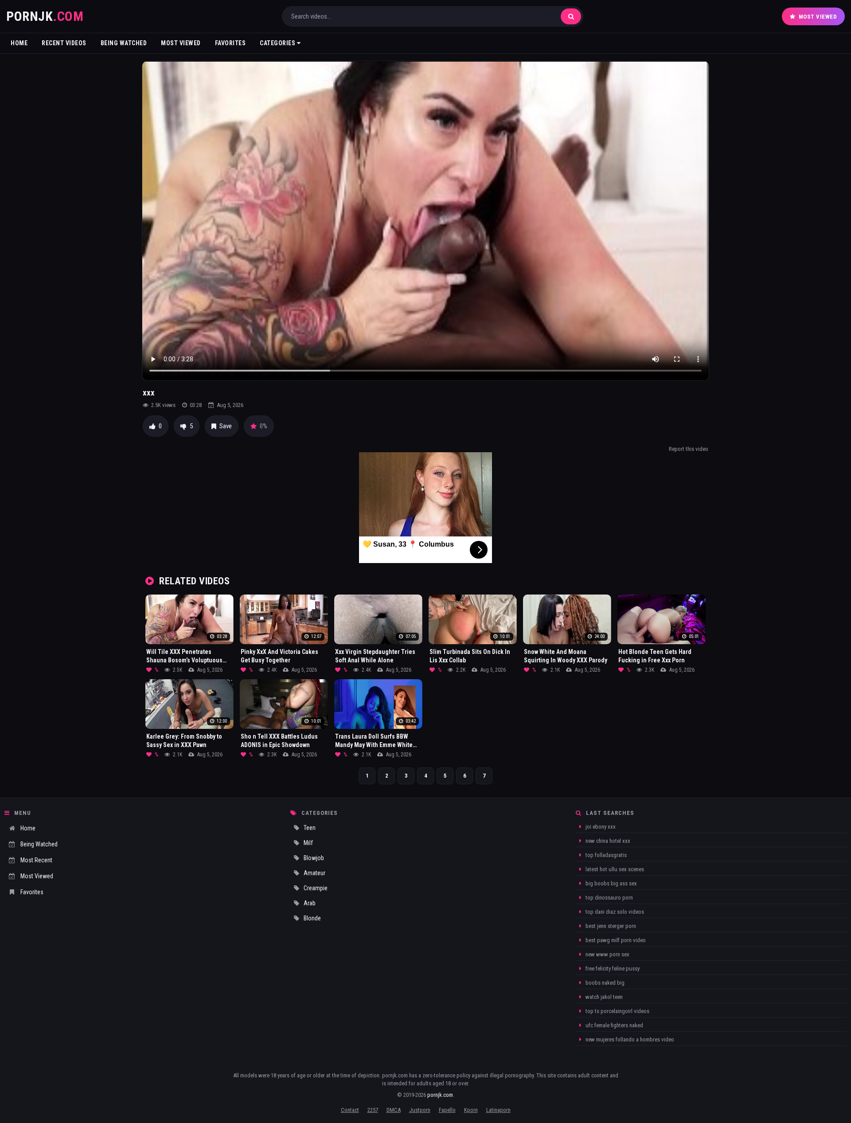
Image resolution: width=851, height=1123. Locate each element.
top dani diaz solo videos (614, 911)
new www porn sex (606, 954)
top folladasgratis (605, 855)
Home (19, 43)
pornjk (44, 16)
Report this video (688, 449)
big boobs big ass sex (610, 883)
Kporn (471, 1110)
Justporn (419, 1110)
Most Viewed (818, 16)
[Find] (571, 16)
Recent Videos (64, 43)
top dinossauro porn (608, 897)
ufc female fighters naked (613, 1025)
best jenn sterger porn (610, 926)
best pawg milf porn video (615, 940)
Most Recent (36, 860)
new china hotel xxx (607, 840)
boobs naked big (604, 982)
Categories (278, 43)
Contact (350, 1110)
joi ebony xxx (600, 826)
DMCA (393, 1110)
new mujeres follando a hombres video (629, 1039)
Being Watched (124, 43)
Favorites (230, 43)
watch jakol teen (603, 997)
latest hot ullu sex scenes (614, 869)
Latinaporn (498, 1110)
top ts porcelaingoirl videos (616, 1011)
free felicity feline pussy (612, 968)
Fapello (447, 1110)
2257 (372, 1110)
